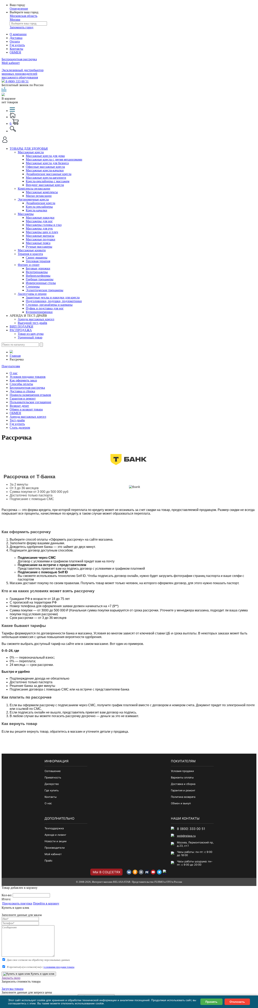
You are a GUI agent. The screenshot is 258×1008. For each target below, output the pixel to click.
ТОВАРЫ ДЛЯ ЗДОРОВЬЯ (29, 148)
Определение (19, 8)
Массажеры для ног (39, 221)
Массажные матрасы (40, 235)
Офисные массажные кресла (45, 166)
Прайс (48, 860)
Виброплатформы (38, 275)
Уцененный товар (30, 337)
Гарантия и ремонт (23, 398)
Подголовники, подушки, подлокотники (54, 301)
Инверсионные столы (41, 283)
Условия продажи (182, 771)
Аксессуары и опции (32, 294)
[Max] (165, 872)
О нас (14, 373)
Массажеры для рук (39, 228)
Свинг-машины (36, 257)
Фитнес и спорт (29, 264)
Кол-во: (7, 895)
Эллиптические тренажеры (44, 290)
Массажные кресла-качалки (45, 170)
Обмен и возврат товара (26, 409)
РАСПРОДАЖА (21, 330)
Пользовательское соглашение (30, 402)
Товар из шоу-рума (31, 333)
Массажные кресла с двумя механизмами (54, 159)
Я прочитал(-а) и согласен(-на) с (40, 966)
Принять (211, 1001)
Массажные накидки (40, 217)
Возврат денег (19, 405)
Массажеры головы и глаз (43, 225)
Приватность (53, 777)
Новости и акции (56, 841)
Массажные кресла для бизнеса (47, 163)
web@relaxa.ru (186, 835)
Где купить (17, 45)
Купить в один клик (42, 973)
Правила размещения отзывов (30, 395)
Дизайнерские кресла (40, 203)
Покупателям (11, 366)
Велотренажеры (37, 272)
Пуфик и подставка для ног (45, 308)
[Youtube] (153, 872)
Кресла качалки (36, 210)
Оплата (15, 41)
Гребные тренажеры (39, 279)
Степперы (33, 286)
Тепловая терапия (38, 261)
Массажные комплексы (42, 192)
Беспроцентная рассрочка (19, 59)
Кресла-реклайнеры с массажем (47, 181)
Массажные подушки (40, 239)
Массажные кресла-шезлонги (46, 177)
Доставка (16, 38)
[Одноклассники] (135, 872)
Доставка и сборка (22, 391)
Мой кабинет (11, 63)
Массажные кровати (32, 250)
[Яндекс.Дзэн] (141, 872)
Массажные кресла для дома (45, 156)
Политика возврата (183, 796)
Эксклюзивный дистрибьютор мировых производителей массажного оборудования (23, 73)
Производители (55, 847)
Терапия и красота (30, 254)
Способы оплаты (21, 384)
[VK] (129, 872)
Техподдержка (54, 828)
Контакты (16, 48)
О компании (18, 34)
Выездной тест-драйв (32, 323)
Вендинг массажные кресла (45, 185)
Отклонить (237, 1001)
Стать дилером (20, 427)
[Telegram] (159, 872)
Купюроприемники (39, 312)
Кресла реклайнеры (39, 206)
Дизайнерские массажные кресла (48, 174)
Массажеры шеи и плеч (42, 232)
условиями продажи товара (58, 966)
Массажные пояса (38, 243)
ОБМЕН (15, 52)
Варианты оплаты (182, 777)
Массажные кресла (31, 152)
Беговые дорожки (38, 268)
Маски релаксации (39, 195)
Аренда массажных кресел (36, 319)
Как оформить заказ (23, 380)
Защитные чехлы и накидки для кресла (53, 297)
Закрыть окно (11, 978)
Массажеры (26, 214)
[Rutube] (147, 872)
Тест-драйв (17, 420)
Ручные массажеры (39, 246)
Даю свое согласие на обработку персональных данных (38, 959)
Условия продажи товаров (28, 376)
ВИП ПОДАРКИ (21, 326)
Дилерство (52, 784)
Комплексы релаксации (34, 188)
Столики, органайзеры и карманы (49, 304)
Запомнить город (21, 27)
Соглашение (53, 771)
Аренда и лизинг (55, 834)
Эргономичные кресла (33, 199)
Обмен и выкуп (181, 803)
